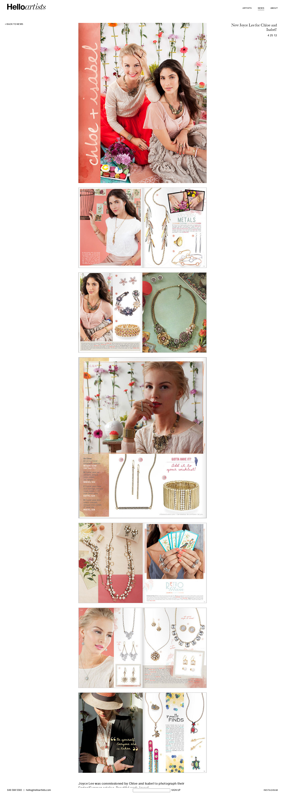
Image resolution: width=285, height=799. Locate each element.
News (261, 8)
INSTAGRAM (271, 790)
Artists (247, 8)
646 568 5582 (14, 790)
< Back (14, 24)
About (274, 8)
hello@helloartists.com (38, 790)
